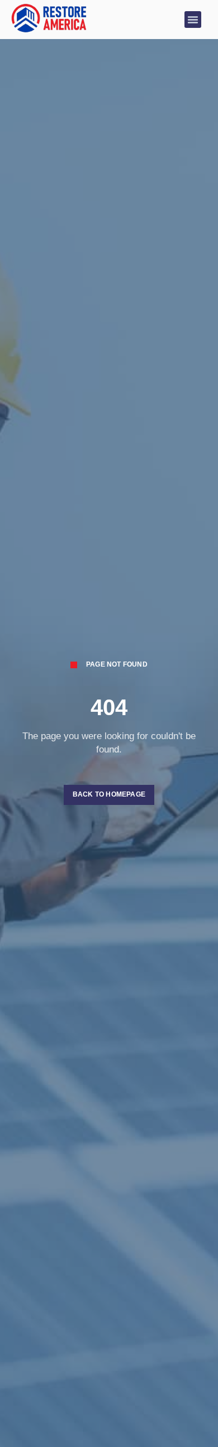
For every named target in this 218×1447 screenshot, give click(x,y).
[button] (192, 19)
